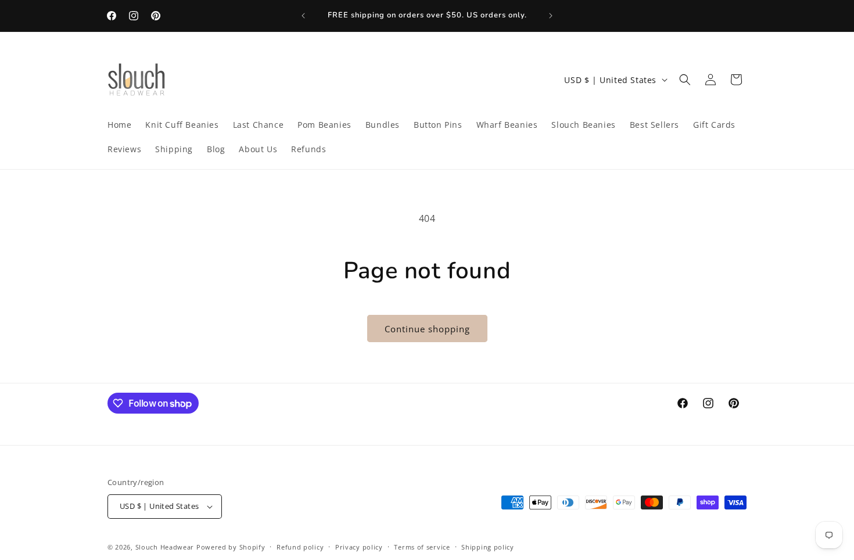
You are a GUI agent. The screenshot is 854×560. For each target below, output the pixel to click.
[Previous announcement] (303, 16)
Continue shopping (427, 329)
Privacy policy (359, 547)
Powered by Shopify (230, 547)
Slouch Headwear (165, 547)
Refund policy (300, 547)
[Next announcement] (551, 16)
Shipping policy (487, 547)
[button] (685, 79)
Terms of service (422, 547)
